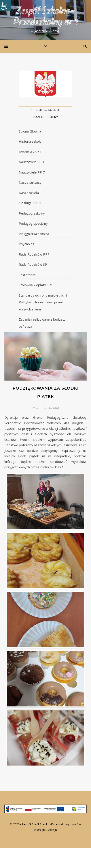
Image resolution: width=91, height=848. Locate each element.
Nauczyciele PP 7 (32, 172)
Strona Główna (30, 131)
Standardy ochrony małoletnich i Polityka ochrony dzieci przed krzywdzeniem (43, 302)
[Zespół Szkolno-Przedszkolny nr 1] (45, 809)
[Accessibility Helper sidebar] (5, 5)
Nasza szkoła (29, 193)
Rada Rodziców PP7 (34, 254)
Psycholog (26, 244)
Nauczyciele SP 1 (31, 162)
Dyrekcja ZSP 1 (30, 151)
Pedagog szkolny (32, 213)
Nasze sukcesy (30, 182)
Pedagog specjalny (33, 223)
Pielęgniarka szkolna (34, 234)
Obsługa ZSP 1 (30, 203)
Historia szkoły (30, 141)
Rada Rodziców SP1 (34, 264)
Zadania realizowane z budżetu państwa (42, 323)
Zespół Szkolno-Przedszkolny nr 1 (45, 17)
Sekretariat (27, 275)
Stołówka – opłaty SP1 (36, 285)
